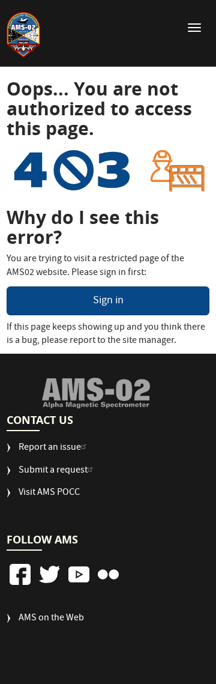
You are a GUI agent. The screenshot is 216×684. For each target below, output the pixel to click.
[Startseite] (23, 35)
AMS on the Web (51, 619)
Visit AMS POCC (49, 493)
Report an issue (50, 448)
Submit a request (53, 471)
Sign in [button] (108, 301)
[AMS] (96, 393)
